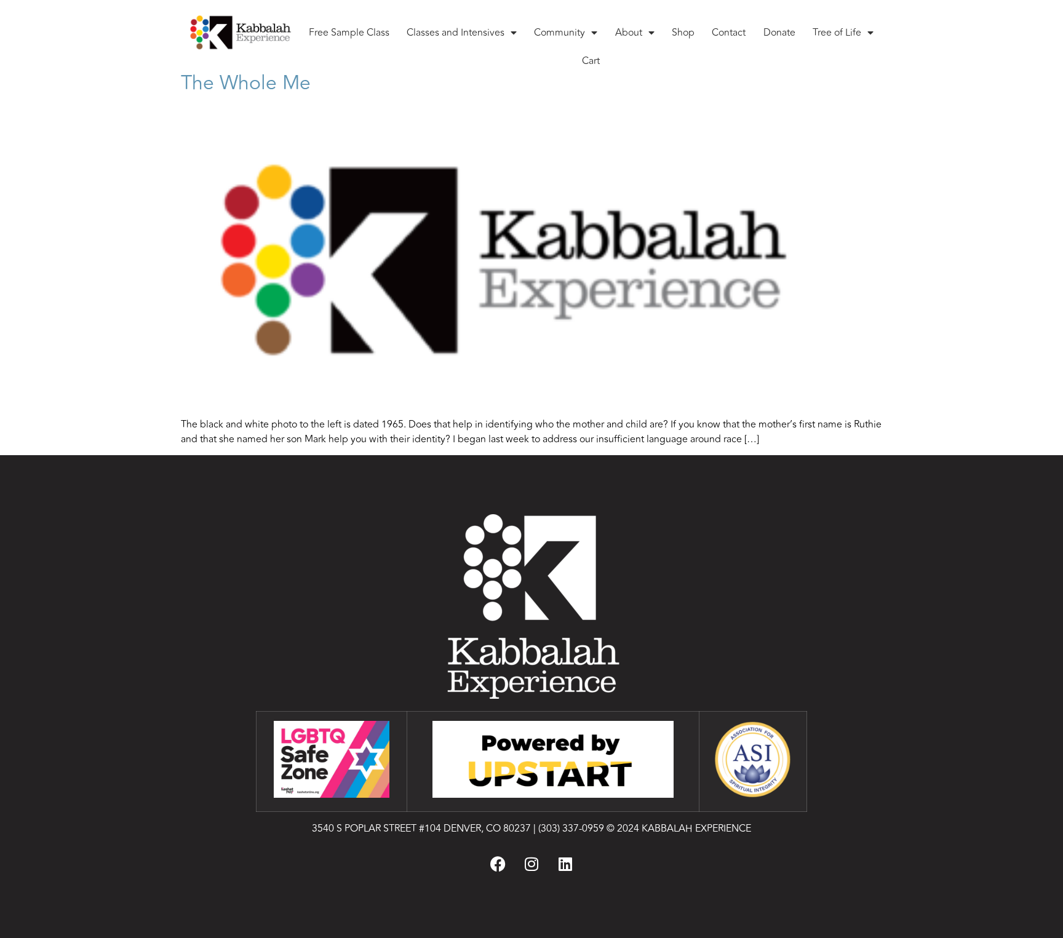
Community (559, 32)
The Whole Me (246, 83)
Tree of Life (837, 32)
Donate (779, 32)
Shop (683, 32)
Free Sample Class (349, 32)
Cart (591, 61)
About (628, 32)
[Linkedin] (565, 863)
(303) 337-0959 (571, 828)
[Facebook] (497, 863)
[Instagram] (531, 863)
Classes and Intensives (455, 32)
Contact (729, 32)
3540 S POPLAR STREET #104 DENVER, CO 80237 (421, 828)
